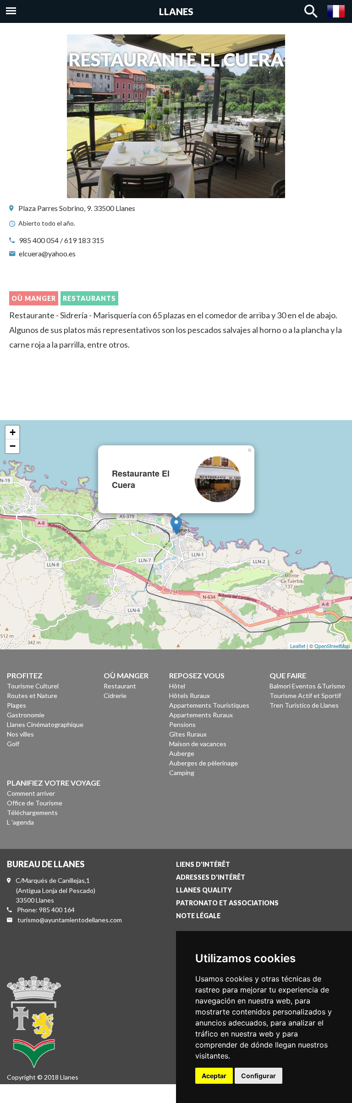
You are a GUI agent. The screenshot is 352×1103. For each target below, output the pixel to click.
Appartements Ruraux (201, 715)
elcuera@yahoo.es (47, 253)
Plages (16, 705)
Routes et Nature (32, 695)
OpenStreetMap (332, 645)
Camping (181, 772)
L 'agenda (20, 822)
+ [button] (13, 432)
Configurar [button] (258, 1076)
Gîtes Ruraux (188, 734)
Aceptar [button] (214, 1076)
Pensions (182, 724)
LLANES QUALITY (204, 890)
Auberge (181, 753)
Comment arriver (31, 793)
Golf (13, 744)
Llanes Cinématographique (45, 724)
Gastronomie (25, 715)
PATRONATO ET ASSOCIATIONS (227, 903)
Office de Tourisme (34, 803)
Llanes (176, 11)
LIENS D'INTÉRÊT (203, 864)
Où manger (33, 298)
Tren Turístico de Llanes (304, 705)
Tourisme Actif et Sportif (305, 695)
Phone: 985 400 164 (46, 910)
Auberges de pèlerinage (203, 763)
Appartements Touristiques (209, 705)
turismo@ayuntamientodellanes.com (69, 920)
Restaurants (89, 298)
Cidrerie (115, 695)
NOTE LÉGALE (198, 916)
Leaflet (297, 645)
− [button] (13, 446)
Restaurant (120, 686)
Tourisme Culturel (33, 686)
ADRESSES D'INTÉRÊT (210, 877)
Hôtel (177, 686)
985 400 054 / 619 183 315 (61, 240)
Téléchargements (32, 812)
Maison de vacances (197, 744)
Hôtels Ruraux (189, 695)
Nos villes (20, 734)
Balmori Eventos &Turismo (307, 686)
